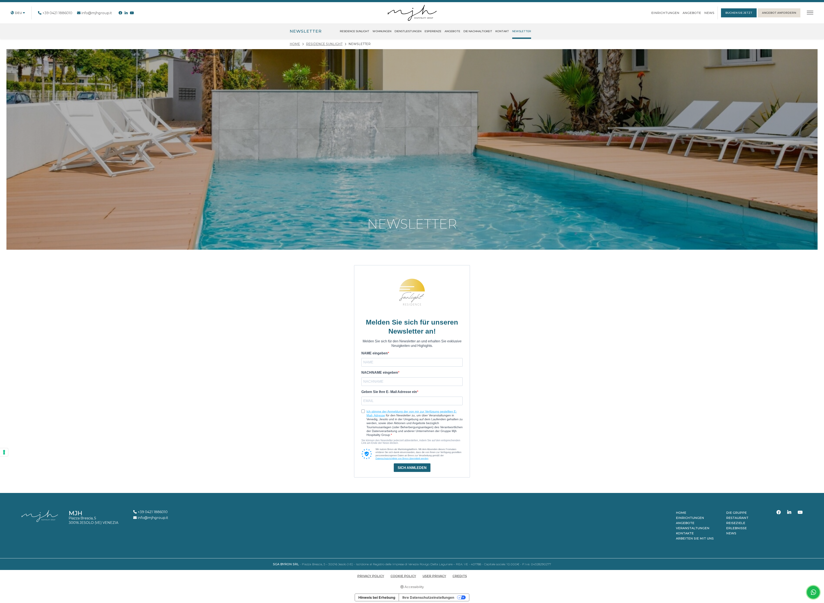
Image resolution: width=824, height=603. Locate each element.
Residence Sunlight (354, 31)
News (709, 13)
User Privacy (434, 576)
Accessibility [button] (414, 586)
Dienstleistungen (408, 31)
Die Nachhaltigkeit (478, 31)
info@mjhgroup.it (97, 13)
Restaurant (737, 518)
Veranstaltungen (692, 528)
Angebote (692, 13)
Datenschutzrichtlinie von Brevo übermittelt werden (402, 458)
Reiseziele (735, 523)
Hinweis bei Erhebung (376, 597)
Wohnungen (382, 31)
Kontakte (685, 533)
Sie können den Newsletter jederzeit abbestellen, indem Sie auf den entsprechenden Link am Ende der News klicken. (410, 441)
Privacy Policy (370, 576)
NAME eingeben (374, 353)
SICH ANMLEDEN (412, 468)
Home (681, 513)
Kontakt (502, 31)
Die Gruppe (736, 513)
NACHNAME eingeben (379, 372)
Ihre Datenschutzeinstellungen (428, 597)
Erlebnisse (736, 528)
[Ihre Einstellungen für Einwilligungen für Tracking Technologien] (4, 452)
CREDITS (460, 576)
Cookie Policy (403, 576)
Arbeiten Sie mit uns (695, 538)
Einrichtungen (665, 13)
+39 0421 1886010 (57, 13)
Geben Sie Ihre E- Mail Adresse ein (389, 392)
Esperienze (433, 31)
